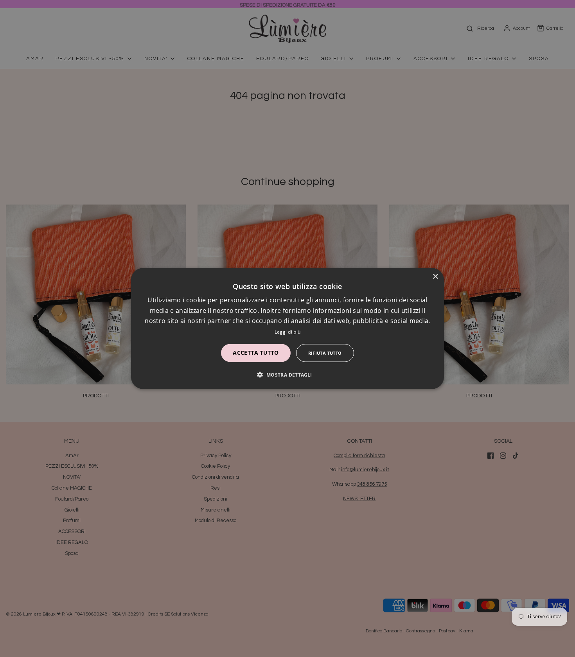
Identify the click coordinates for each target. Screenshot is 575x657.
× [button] (435, 277)
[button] (287, 374)
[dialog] (287, 328)
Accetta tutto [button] (256, 352)
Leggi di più (288, 331)
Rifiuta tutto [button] (325, 352)
